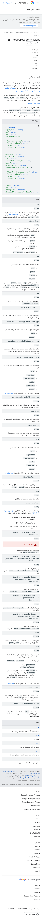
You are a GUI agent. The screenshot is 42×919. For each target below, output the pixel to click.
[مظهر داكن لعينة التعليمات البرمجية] (38, 126)
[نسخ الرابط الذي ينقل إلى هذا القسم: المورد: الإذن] (26, 77)
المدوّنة (38, 819)
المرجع (35, 35)
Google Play (36, 867)
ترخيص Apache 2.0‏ (30, 776)
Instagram (36, 826)
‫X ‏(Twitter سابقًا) (34, 833)
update (36, 759)
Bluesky (37, 822)
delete (36, 735)
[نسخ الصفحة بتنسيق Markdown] (31, 43)
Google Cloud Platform (32, 896)
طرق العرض (10, 683)
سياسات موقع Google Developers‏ (30, 778)
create (36, 727)
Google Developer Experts (31, 802)
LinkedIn (37, 829)
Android (37, 846)
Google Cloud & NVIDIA (32, 809)
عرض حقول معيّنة (34, 103)
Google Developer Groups (31, 798)
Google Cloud (35, 864)
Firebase (37, 853)
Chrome (37, 850)
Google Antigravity (33, 860)
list (37, 751)
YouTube (37, 837)
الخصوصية (32, 908)
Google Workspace (22, 32)
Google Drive (33, 9)
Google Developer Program (30, 795)
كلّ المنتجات (36, 899)
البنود (38, 908)
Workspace (28, 2)
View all (37, 871)
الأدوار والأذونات (9, 393)
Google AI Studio (34, 857)
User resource (13, 215)
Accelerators (35, 806)
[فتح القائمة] (37, 2)
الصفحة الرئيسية (35, 32)
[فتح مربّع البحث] (14, 2)
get (37, 743)
